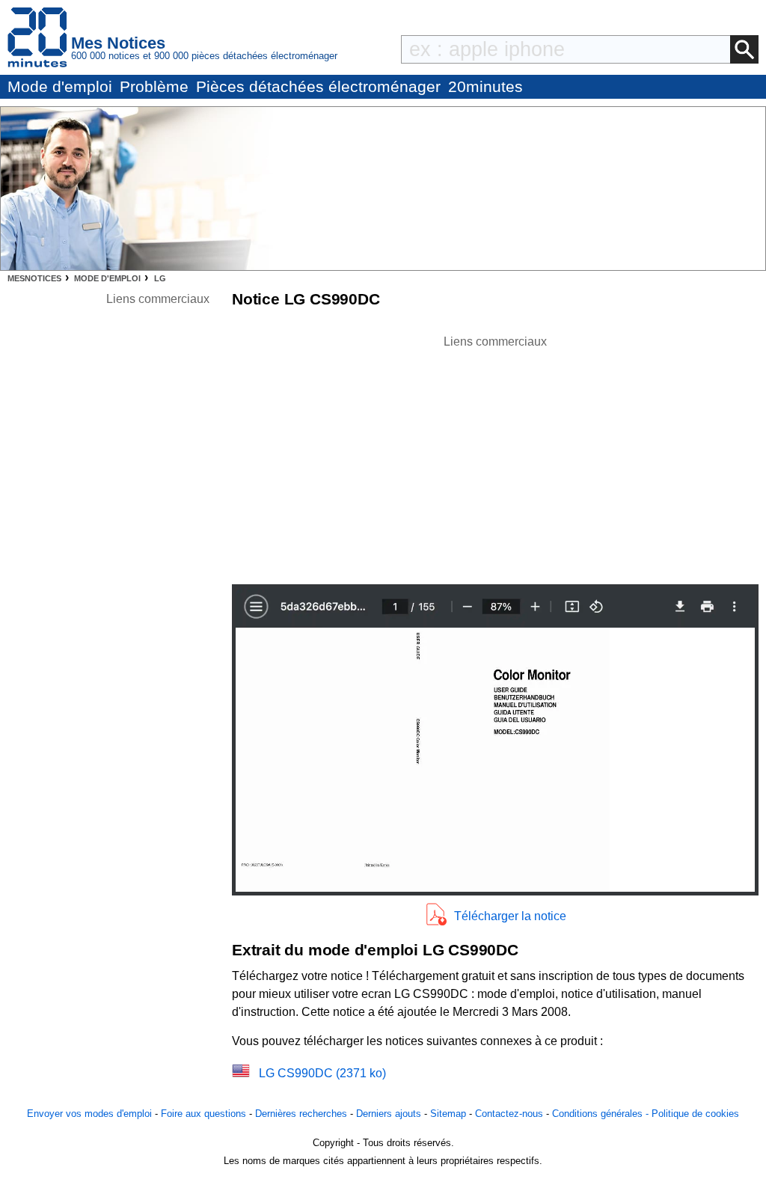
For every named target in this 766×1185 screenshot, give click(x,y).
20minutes (485, 86)
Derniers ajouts (388, 1113)
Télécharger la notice (510, 916)
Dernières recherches (301, 1113)
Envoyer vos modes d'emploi (89, 1113)
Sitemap (448, 1113)
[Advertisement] (495, 455)
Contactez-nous (509, 1113)
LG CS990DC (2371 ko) (322, 1073)
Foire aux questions (203, 1113)
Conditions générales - (602, 1113)
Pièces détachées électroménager (318, 86)
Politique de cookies (695, 1113)
